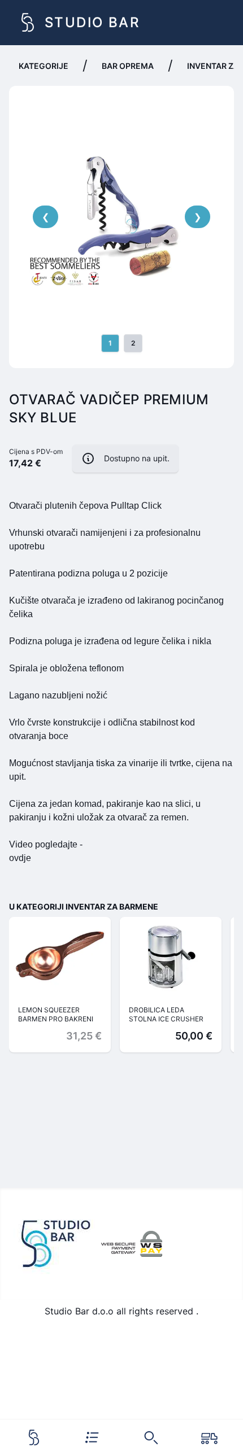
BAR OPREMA (128, 66)
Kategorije (43, 66)
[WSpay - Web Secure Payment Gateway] (131, 1244)
